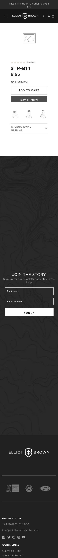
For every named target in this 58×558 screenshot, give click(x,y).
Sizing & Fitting (11, 550)
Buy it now (29, 99)
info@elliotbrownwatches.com (20, 530)
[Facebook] (4, 537)
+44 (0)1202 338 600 (15, 524)
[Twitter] (9, 537)
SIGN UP (29, 313)
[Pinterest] (13, 537)
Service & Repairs (13, 555)
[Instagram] (19, 537)
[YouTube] (23, 537)
